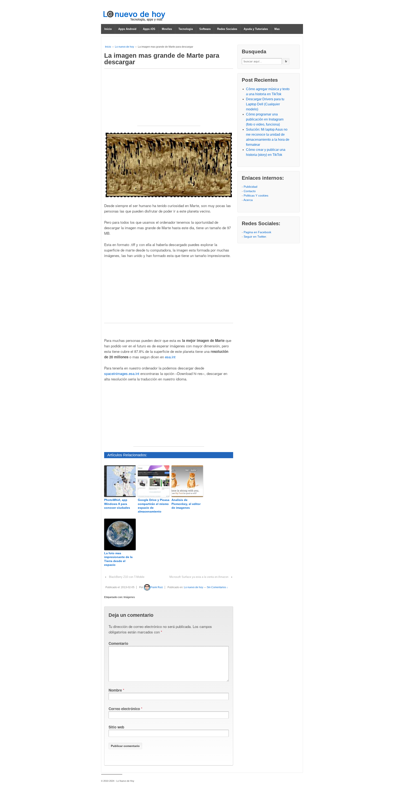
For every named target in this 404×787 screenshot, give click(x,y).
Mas (277, 29)
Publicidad (250, 186)
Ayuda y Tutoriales (256, 29)
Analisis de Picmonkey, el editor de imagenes (186, 503)
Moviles (167, 29)
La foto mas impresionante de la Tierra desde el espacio (118, 558)
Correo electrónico (124, 708)
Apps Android (127, 29)
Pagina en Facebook (257, 232)
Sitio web (116, 726)
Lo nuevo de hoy (124, 46)
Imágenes (129, 597)
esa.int (170, 356)
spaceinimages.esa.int (121, 373)
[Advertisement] (168, 99)
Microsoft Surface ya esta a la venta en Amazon (198, 576)
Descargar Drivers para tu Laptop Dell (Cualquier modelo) (265, 104)
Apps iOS (149, 29)
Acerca (248, 200)
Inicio (108, 29)
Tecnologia (185, 29)
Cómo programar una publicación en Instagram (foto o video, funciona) (264, 119)
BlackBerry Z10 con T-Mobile (126, 576)
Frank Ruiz (156, 587)
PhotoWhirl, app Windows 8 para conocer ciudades (117, 503)
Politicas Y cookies (256, 195)
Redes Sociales (227, 29)
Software (205, 29)
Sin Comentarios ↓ (217, 587)
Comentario (118, 643)
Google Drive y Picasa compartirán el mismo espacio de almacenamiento (153, 505)
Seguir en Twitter (255, 236)
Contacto (250, 191)
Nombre (115, 690)
